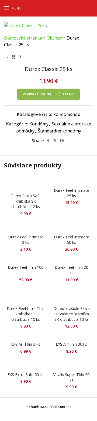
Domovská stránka (23, 38)
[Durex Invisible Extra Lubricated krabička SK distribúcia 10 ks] (71, 295)
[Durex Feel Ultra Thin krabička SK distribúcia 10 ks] (25, 295)
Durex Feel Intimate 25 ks (71, 193)
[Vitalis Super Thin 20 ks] (71, 364)
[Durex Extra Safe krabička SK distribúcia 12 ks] (25, 183)
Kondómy (38, 124)
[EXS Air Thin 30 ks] (71, 337)
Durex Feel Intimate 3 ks (25, 239)
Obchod (54, 38)
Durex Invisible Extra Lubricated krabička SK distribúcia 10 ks (71, 314)
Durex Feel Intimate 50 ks (71, 239)
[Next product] (20, 57)
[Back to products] (14, 57)
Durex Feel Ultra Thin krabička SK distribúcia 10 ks (25, 314)
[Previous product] (7, 57)
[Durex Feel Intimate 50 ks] (71, 226)
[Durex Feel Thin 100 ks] (25, 260)
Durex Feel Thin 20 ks (71, 270)
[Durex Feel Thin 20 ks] (71, 260)
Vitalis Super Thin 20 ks (71, 377)
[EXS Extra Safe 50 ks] (25, 364)
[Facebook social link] (48, 140)
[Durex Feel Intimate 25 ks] (71, 180)
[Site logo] (51, 8)
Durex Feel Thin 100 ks (25, 270)
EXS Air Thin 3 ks (25, 344)
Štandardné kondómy (59, 131)
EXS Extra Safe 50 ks (26, 374)
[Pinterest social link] (61, 140)
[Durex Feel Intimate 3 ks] (25, 226)
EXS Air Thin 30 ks (71, 344)
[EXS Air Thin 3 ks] (25, 337)
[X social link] (54, 140)
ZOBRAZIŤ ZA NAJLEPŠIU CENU (48, 94)
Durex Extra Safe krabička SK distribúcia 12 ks (26, 201)
